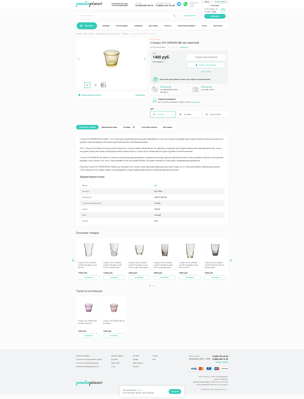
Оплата (167, 26)
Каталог (89, 26)
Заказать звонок (189, 16)
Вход (207, 2)
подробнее (195, 102)
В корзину (88, 277)
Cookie (139, 390)
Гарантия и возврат (186, 26)
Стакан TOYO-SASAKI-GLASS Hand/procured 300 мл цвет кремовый (138, 265)
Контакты (217, 26)
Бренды (106, 26)
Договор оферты (117, 356)
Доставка (153, 26)
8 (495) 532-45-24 (144, 5)
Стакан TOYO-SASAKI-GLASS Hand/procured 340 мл (87, 265)
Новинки (138, 26)
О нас (204, 26)
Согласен (175, 391)
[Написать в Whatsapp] (179, 5)
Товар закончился (206, 57)
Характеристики (109, 127)
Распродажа (122, 26)
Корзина (214, 16)
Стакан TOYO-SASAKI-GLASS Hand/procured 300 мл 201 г (188, 265)
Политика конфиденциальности (87, 366)
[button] (150, 285)
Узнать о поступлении (207, 65)
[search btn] (174, 15)
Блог (154, 359)
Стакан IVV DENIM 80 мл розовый (114, 322)
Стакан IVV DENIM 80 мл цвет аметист (87, 322)
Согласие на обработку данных (87, 363)
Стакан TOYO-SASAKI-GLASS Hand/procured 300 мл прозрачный (163, 265)
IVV (155, 185)
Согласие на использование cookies (89, 359)
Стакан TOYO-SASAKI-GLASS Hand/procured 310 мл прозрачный (112, 265)
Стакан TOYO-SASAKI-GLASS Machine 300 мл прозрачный (214, 265)
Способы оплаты (149, 127)
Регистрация (220, 2)
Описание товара (87, 127)
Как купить (206, 72)
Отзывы (128, 127)
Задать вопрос (138, 363)
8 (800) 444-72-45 (165, 5)
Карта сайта (115, 363)
